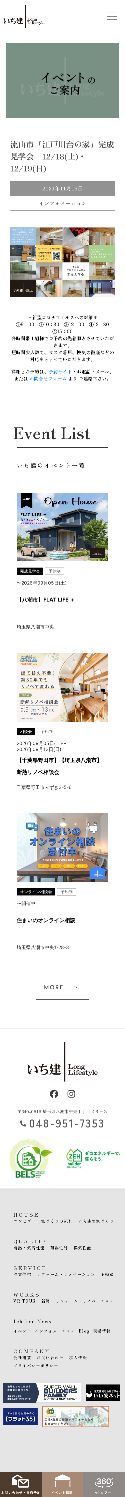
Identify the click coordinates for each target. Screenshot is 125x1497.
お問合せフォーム (48, 378)
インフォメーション (63, 203)
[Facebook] (54, 1094)
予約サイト (60, 371)
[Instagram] (71, 1094)
